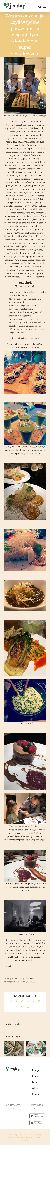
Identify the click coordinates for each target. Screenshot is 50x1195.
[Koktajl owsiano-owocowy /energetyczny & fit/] (36, 1048)
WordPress (25, 1140)
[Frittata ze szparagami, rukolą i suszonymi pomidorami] (14, 1048)
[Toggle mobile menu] (44, 6)
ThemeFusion (12, 1137)
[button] (6, 1049)
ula (8, 978)
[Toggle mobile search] (39, 6)
